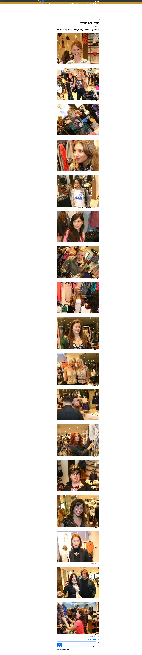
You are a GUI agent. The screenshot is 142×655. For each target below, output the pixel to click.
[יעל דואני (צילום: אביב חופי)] (78, 298)
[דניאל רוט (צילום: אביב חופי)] (78, 512)
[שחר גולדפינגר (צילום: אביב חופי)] (78, 476)
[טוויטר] (46, 3)
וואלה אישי (82, 3)
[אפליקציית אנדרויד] (49, 3)
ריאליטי (88, 3)
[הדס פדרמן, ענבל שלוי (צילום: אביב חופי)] (78, 369)
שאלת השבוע (77, 3)
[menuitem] (92, 1)
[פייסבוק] (44, 3)
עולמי (85, 3)
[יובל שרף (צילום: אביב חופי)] (78, 49)
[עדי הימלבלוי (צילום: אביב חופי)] (78, 156)
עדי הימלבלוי (93, 636)
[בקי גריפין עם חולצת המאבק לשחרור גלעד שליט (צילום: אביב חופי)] (78, 191)
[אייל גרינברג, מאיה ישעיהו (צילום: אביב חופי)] (78, 583)
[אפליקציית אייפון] (48, 3)
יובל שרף (97, 636)
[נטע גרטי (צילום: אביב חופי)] (78, 227)
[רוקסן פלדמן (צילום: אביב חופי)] (78, 441)
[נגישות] (1, 1)
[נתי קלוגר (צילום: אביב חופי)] (78, 263)
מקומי (91, 3)
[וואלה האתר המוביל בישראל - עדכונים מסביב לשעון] (97, 1)
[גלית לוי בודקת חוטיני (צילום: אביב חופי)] (78, 120)
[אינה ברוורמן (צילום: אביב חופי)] (78, 334)
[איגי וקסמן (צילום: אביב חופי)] (78, 619)
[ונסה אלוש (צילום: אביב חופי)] (78, 405)
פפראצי (73, 3)
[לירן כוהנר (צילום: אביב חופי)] (78, 85)
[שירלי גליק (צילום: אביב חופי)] (78, 547)
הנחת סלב (89, 636)
